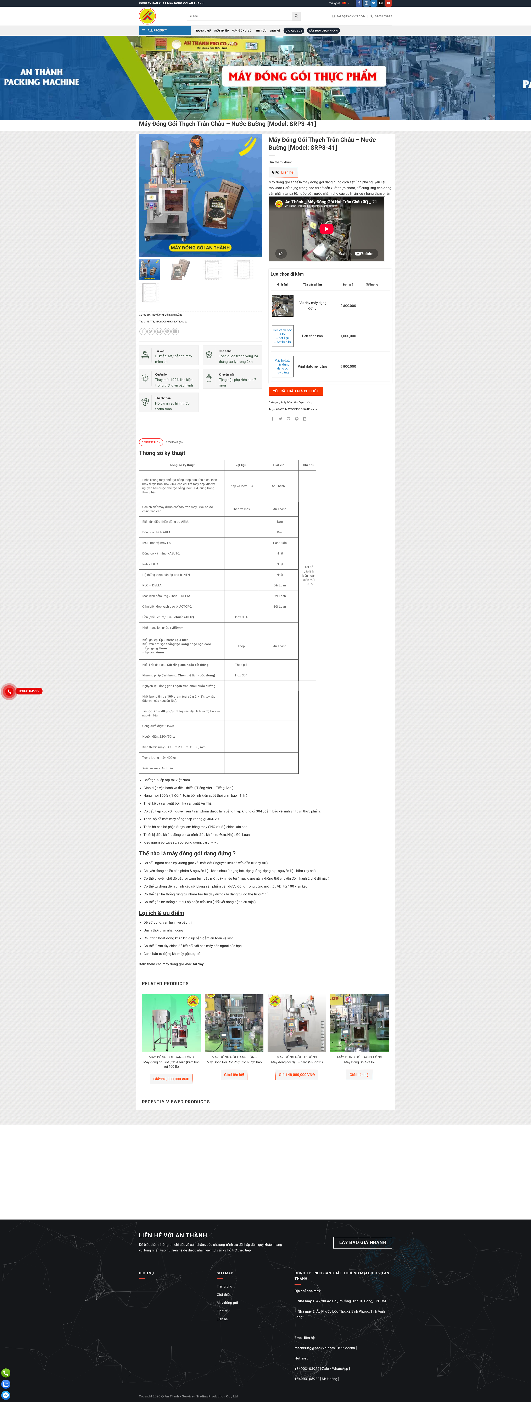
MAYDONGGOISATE (168, 321)
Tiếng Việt (335, 3)
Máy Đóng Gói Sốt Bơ (359, 1062)
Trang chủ (202, 30)
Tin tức (261, 30)
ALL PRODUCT (157, 30)
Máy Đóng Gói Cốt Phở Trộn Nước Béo (234, 1062)
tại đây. (199, 964)
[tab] (151, 442)
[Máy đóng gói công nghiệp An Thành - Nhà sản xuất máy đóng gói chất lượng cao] (159, 16)
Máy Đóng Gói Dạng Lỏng (167, 314)
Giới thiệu (221, 30)
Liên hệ (275, 30)
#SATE (150, 321)
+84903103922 (307, 1369)
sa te (184, 321)
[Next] (515, 77)
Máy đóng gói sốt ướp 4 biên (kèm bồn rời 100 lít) (171, 1064)
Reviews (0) (174, 442)
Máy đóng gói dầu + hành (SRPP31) (297, 1062)
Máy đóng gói (242, 30)
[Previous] (15, 77)
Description (151, 442)
